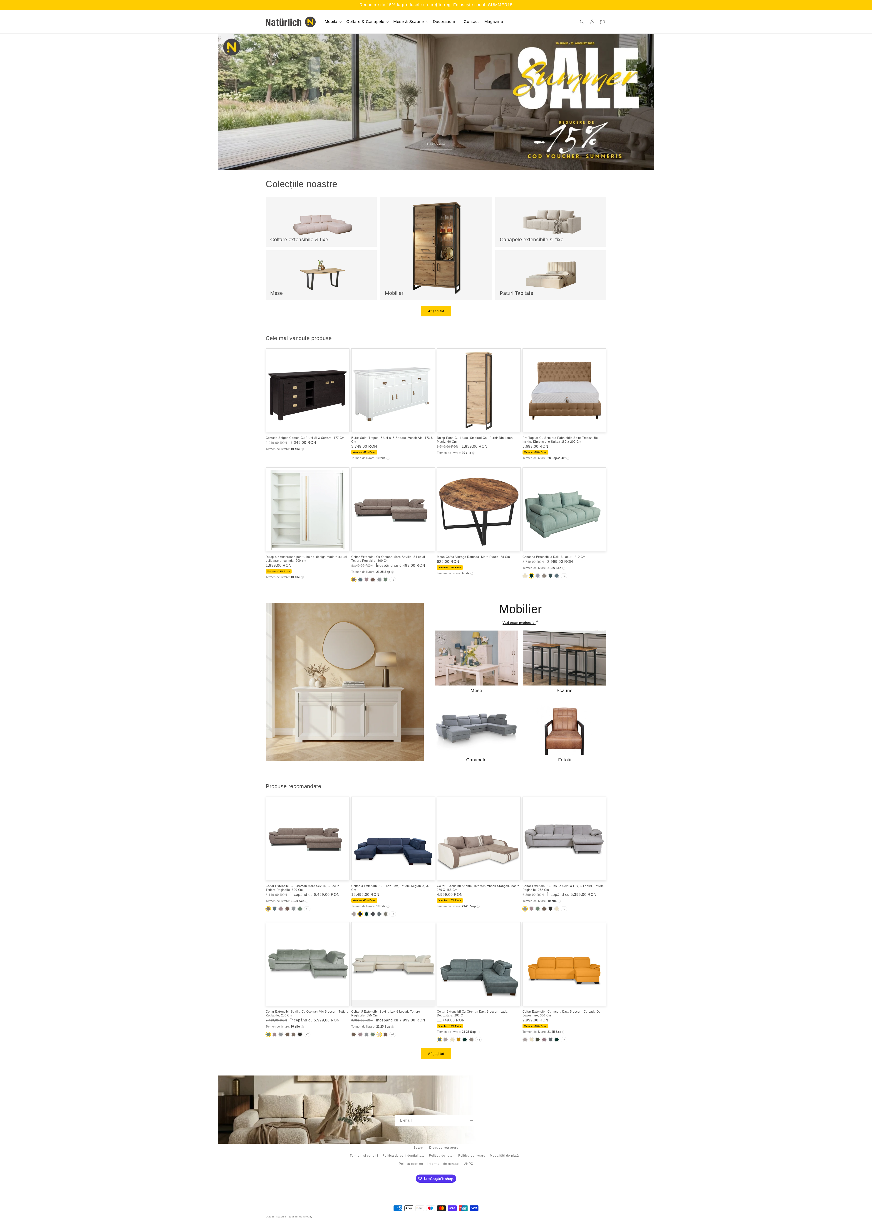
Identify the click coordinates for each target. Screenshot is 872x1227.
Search (419, 1147)
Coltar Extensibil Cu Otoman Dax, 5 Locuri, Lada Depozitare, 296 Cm (472, 1013)
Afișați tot (436, 311)
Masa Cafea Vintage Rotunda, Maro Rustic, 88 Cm (473, 557)
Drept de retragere (443, 1147)
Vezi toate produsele (519, 622)
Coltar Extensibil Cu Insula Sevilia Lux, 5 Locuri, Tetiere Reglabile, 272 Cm (563, 888)
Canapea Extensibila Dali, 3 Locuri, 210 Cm (554, 557)
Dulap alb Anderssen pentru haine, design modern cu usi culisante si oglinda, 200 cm (306, 558)
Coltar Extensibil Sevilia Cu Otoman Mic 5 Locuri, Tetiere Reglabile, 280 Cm (307, 1013)
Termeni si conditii (364, 1155)
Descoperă (436, 144)
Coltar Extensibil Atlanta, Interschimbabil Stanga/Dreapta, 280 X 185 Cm (478, 888)
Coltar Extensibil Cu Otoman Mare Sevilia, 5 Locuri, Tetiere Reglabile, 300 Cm (388, 558)
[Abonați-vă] (471, 1120)
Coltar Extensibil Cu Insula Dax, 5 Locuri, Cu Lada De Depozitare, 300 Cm (561, 1013)
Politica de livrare (471, 1155)
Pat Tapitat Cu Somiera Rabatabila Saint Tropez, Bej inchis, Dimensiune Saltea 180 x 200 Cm (561, 439)
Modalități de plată (504, 1155)
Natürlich (281, 1216)
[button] (333, 21)
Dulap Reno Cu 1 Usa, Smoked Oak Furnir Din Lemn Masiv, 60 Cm (475, 439)
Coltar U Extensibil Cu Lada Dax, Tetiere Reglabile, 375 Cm (391, 888)
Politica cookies (411, 1163)
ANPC (468, 1163)
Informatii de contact (443, 1163)
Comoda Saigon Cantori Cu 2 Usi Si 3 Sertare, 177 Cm (305, 438)
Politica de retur (441, 1155)
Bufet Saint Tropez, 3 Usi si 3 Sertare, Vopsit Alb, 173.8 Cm (392, 439)
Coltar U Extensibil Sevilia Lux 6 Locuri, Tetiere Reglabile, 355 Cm (385, 1013)
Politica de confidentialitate (403, 1155)
